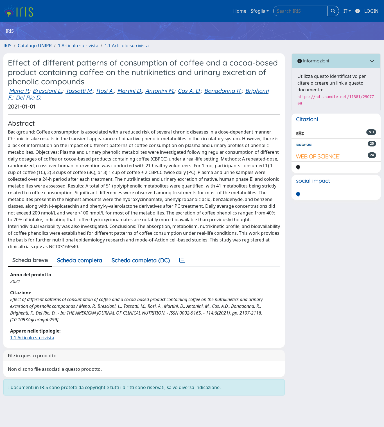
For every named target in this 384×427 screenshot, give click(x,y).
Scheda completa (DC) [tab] (141, 260)
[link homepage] (20, 11)
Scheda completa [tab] (79, 260)
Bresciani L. (47, 90)
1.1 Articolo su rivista (127, 45)
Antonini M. (159, 90)
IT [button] (345, 11)
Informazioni (315, 61)
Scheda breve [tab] (30, 259)
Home (239, 11)
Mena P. (19, 90)
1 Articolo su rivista (78, 45)
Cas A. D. (189, 90)
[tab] (182, 260)
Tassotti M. (78, 90)
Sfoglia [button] (258, 11)
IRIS (7, 45)
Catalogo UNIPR (35, 45)
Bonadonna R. (222, 90)
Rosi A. (105, 90)
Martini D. (129, 90)
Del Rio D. (28, 97)
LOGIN (371, 11)
